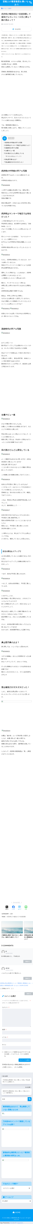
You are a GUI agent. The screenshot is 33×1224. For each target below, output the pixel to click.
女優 (11, 914)
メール (5, 1037)
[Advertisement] (16, 94)
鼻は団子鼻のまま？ (10, 159)
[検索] (30, 1099)
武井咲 (10, 916)
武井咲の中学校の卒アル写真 (13, 142)
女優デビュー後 (9, 150)
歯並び (16, 916)
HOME (17, 1212)
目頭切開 (23, 916)
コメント (6, 1007)
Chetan (11, 1222)
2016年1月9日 (9, 953)
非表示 (11, 138)
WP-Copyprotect (19, 1222)
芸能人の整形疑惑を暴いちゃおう (17, 3)
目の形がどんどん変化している (14, 153)
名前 (4, 1029)
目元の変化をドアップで (13, 156)
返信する (27, 961)
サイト (4, 1044)
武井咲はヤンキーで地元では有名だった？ (17, 145)
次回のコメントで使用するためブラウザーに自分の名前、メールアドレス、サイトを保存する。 (17, 1054)
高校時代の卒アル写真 (11, 148)
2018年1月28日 (9, 970)
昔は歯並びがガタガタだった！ (14, 162)
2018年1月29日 (23, 985)
